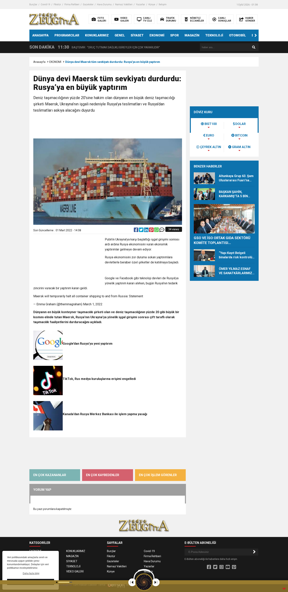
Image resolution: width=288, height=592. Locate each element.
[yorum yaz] (161, 230)
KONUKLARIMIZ (97, 35)
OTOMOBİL (237, 35)
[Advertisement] (107, 126)
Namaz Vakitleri (123, 4)
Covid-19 (45, 4)
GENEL (120, 35)
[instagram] (221, 567)
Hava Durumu (104, 4)
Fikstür (57, 4)
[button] (256, 35)
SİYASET (137, 35)
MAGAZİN (192, 35)
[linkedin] (146, 230)
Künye (152, 4)
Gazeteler (88, 4)
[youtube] (228, 567)
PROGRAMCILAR (66, 35)
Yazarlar (140, 4)
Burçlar (33, 4)
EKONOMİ (156, 35)
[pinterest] (151, 230)
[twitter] (141, 230)
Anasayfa (39, 61)
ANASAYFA (40, 35)
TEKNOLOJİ (214, 35)
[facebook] (136, 230)
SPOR (174, 35)
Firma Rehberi (71, 4)
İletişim (163, 4)
